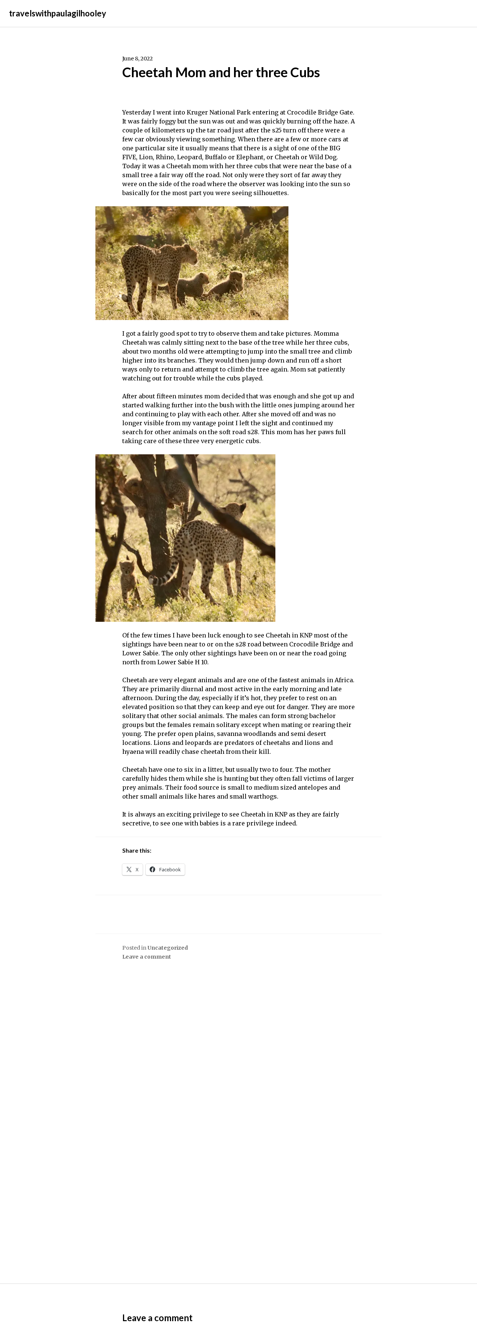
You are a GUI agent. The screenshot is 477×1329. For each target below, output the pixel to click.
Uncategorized (168, 947)
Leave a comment (146, 956)
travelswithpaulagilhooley (57, 13)
